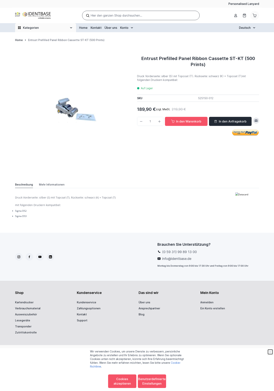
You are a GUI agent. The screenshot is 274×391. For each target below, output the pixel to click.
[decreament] (141, 121)
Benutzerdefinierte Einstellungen (152, 381)
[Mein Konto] (235, 15)
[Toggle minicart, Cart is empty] (254, 15)
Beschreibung (24, 184)
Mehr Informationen (51, 184)
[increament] (159, 121)
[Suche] (88, 15)
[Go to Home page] (33, 15)
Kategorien (31, 28)
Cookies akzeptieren (122, 381)
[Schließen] (270, 352)
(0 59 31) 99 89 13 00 (179, 252)
